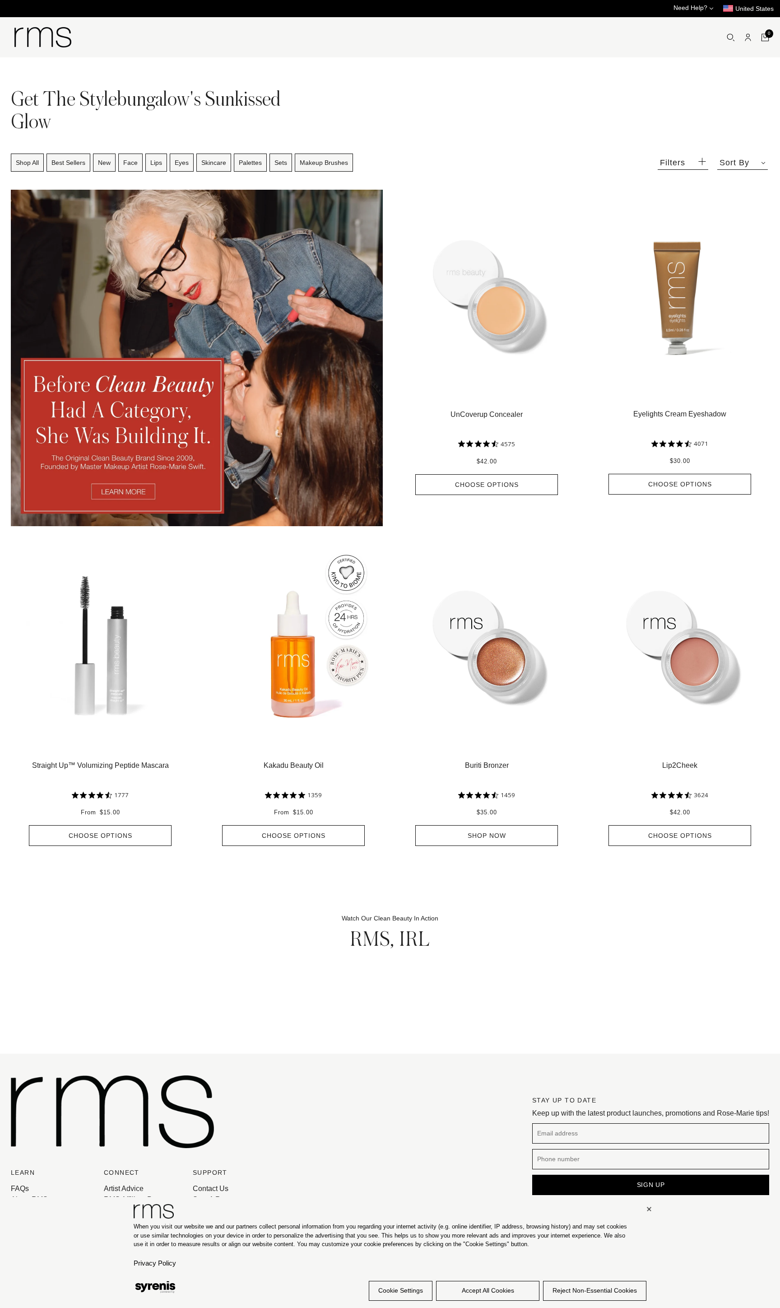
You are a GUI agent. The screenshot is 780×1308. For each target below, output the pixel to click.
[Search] (731, 37)
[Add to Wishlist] (571, 194)
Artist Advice (124, 1188)
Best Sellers (68, 162)
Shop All (27, 162)
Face (130, 162)
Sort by (734, 162)
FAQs (20, 1188)
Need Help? (691, 7)
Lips (156, 162)
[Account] (748, 37)
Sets (280, 162)
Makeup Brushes (324, 162)
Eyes (182, 162)
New (104, 162)
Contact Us (210, 1188)
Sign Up (651, 1184)
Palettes (250, 162)
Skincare (213, 162)
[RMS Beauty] (42, 37)
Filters (672, 162)
